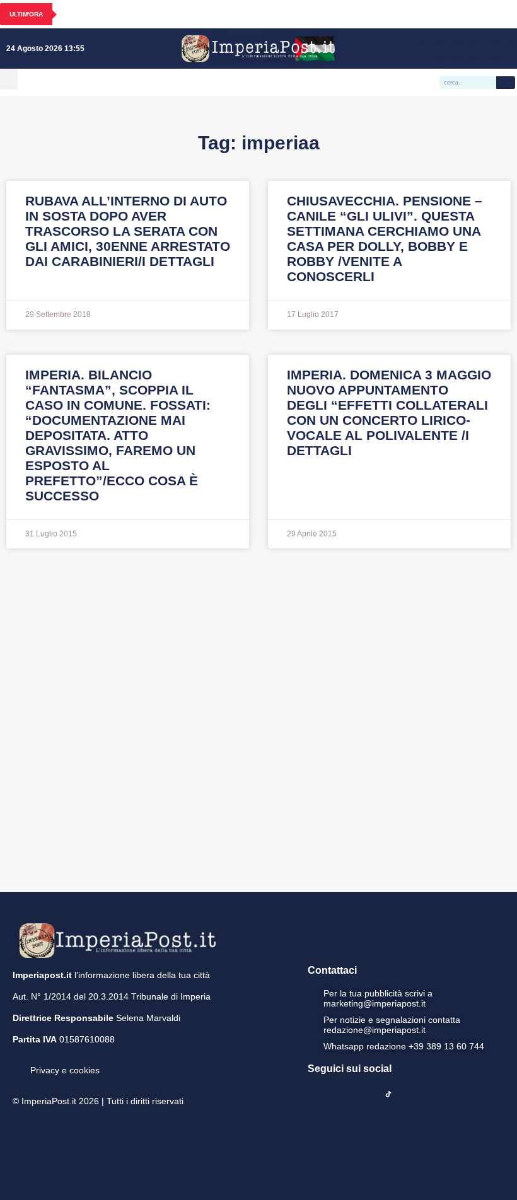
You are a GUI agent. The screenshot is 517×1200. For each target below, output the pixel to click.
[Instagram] (448, 48)
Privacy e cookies (65, 1070)
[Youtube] (466, 48)
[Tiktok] (503, 48)
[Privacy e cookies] (18, 1061)
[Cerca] (505, 82)
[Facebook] (430, 48)
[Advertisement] (258, 718)
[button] (9, 79)
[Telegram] (484, 48)
